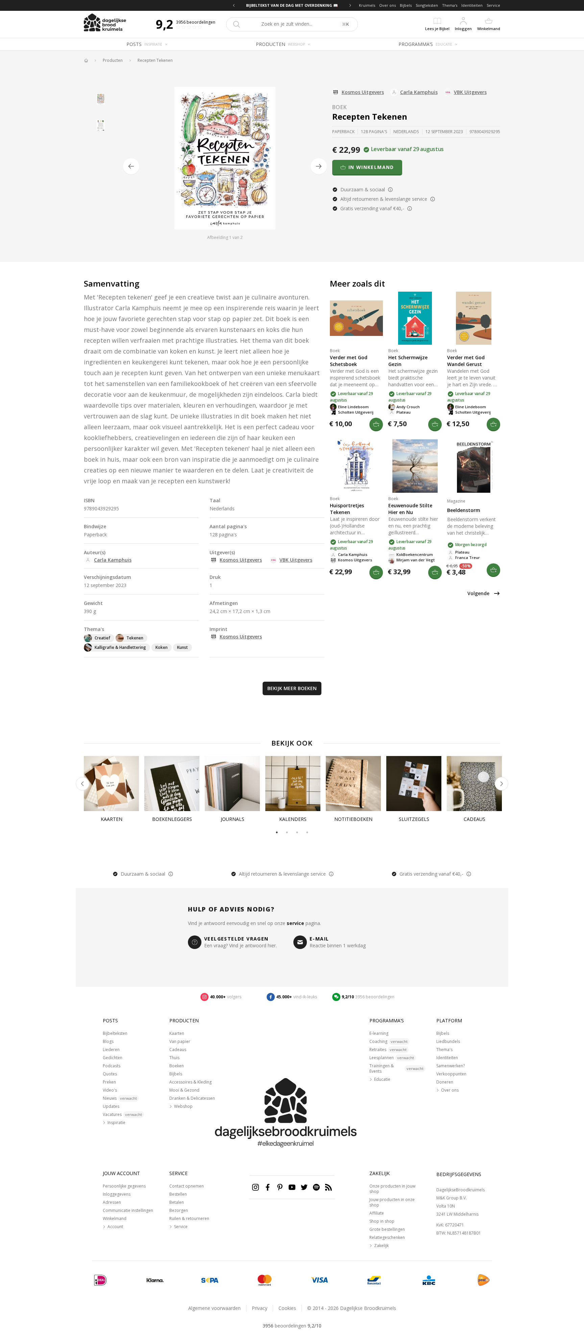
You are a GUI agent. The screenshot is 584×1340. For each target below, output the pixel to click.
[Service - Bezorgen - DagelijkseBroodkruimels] (483, 1280)
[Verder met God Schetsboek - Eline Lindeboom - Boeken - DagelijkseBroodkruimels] (356, 318)
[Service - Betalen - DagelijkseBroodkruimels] (100, 1280)
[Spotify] (316, 1187)
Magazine (456, 501)
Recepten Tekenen (155, 60)
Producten (113, 60)
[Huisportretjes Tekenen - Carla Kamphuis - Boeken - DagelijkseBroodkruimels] (356, 465)
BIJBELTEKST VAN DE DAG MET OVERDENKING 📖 (292, 5)
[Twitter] (304, 1187)
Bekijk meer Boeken (292, 688)
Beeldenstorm (463, 510)
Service (493, 5)
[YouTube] (292, 1187)
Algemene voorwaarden (214, 1308)
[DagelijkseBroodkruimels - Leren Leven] (86, 60)
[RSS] (328, 1187)
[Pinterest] (279, 1187)
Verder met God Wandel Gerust (466, 360)
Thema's (449, 5)
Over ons (387, 5)
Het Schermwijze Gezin (408, 360)
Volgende (478, 593)
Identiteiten (472, 5)
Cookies (287, 1308)
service (295, 923)
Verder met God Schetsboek (348, 360)
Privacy (259, 1308)
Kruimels (367, 5)
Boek (339, 107)
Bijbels (406, 5)
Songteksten (427, 5)
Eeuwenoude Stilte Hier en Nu (410, 508)
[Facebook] (267, 1187)
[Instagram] (255, 1187)
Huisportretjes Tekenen (347, 508)
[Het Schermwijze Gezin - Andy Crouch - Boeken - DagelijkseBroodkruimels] (414, 318)
